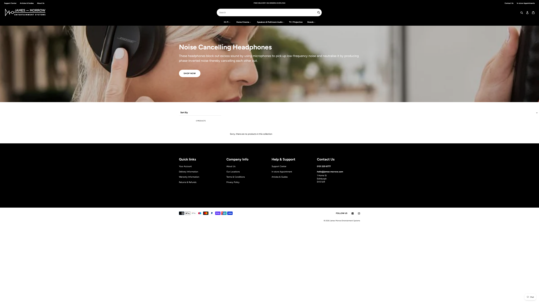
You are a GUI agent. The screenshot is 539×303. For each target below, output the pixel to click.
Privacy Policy (232, 182)
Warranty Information (189, 177)
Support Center (279, 166)
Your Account (185, 166)
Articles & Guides (280, 177)
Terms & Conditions (235, 177)
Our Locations (233, 171)
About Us (230, 166)
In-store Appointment (282, 171)
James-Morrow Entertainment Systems (345, 221)
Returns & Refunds (187, 182)
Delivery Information (188, 171)
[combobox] (269, 12)
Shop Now (190, 73)
